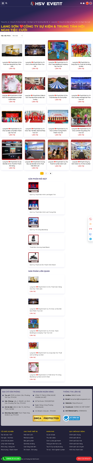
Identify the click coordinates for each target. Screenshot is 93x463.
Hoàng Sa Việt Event (32, 459)
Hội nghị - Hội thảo (7, 438)
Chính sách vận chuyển (76, 447)
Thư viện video (51, 438)
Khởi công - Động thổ (8, 447)
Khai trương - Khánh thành (9, 450)
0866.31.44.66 (75, 395)
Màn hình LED (28, 435)
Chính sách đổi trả (75, 438)
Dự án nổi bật (50, 435)
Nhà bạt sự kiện (29, 438)
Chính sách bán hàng (76, 444)
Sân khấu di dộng (29, 444)
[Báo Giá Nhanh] (90, 224)
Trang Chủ (4, 22)
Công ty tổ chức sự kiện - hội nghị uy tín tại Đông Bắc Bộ (29, 22)
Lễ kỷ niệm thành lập (7, 444)
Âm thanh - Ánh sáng (30, 450)
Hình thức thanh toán (76, 450)
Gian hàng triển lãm (30, 447)
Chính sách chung (75, 435)
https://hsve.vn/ (77, 403)
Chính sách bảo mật (75, 441)
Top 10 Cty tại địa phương (54, 447)
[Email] (90, 229)
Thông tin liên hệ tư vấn (53, 444)
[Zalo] (90, 234)
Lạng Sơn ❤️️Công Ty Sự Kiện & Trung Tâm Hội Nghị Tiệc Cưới (70, 22)
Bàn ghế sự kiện (29, 441)
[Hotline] (90, 219)
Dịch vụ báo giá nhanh (53, 441)
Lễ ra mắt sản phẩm (7, 441)
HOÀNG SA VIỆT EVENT (82, 407)
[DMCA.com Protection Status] (46, 418)
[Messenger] (90, 238)
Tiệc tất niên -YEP (6, 435)
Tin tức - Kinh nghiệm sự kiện (55, 450)
